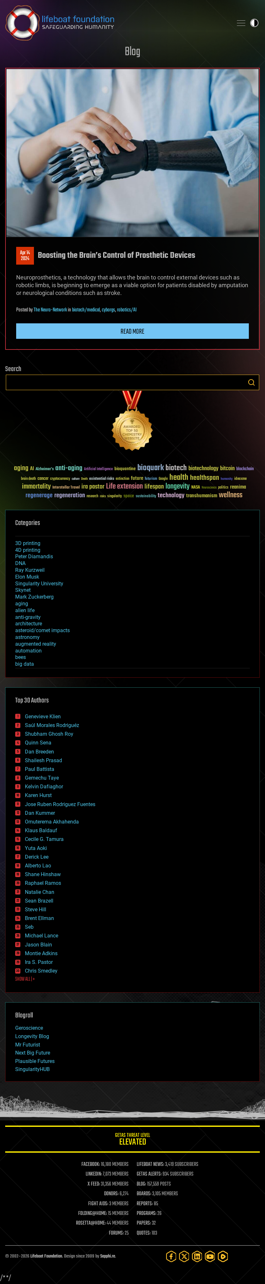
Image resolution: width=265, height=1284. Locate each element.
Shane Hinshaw (43, 874)
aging (21, 468)
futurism (151, 479)
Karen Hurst (38, 795)
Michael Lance (41, 936)
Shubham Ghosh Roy (49, 734)
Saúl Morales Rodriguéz (52, 725)
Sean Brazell (39, 901)
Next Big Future (32, 1053)
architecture (28, 624)
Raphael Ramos (43, 883)
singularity (114, 496)
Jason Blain (38, 945)
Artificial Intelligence (98, 469)
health (178, 477)
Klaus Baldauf (41, 830)
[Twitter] (184, 1256)
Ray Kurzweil (30, 570)
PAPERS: (144, 1223)
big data (24, 664)
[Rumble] (223, 1256)
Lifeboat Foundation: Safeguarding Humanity (116, 23)
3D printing (27, 543)
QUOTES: (144, 1233)
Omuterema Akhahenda (52, 822)
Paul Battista (39, 769)
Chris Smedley (41, 971)
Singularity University (39, 584)
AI (32, 469)
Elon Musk (27, 577)
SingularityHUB (32, 1069)
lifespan (154, 486)
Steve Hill (35, 909)
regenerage (39, 495)
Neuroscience (209, 488)
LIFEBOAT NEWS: (150, 1164)
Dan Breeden (39, 752)
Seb (29, 927)
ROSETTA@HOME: (91, 1223)
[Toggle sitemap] (241, 23)
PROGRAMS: (146, 1213)
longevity (177, 486)
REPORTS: (145, 1204)
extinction (122, 479)
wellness (230, 495)
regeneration (69, 495)
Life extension (124, 486)
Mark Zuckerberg (34, 597)
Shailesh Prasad (43, 760)
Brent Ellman (39, 918)
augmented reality (35, 644)
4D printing (27, 550)
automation (28, 651)
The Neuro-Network (50, 310)
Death (84, 479)
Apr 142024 (25, 256)
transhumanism (201, 496)
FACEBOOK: (90, 1164)
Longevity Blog (32, 1036)
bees (20, 657)
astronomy (27, 637)
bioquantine (125, 468)
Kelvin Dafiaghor (44, 787)
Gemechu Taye (42, 778)
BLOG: (141, 1184)
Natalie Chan (39, 892)
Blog (132, 52)
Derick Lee (36, 857)
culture (76, 479)
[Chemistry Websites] (132, 422)
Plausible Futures (35, 1061)
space (128, 496)
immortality (36, 486)
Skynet (23, 590)
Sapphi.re (107, 1256)
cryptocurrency (60, 479)
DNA (20, 563)
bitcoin (227, 468)
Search (251, 382)
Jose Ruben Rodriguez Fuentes (60, 804)
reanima (238, 487)
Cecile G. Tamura (44, 839)
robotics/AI (127, 310)
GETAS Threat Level (132, 1140)
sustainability (146, 496)
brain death (28, 479)
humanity (227, 479)
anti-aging (68, 468)
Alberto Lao (38, 866)
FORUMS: (116, 1233)
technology (171, 496)
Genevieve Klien (43, 716)
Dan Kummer (40, 813)
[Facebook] (171, 1256)
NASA (195, 487)
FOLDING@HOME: (92, 1213)
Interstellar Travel (66, 487)
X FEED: (94, 1184)
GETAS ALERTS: (149, 1174)
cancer (42, 478)
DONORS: (111, 1194)
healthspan (204, 478)
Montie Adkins (41, 953)
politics (223, 488)
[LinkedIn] (197, 1256)
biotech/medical (86, 310)
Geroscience (29, 1028)
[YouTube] (210, 1256)
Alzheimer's (45, 469)
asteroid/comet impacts (42, 630)
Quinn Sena (38, 743)
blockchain (245, 469)
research (92, 496)
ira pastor (92, 486)
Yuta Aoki (36, 848)
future (137, 478)
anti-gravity (28, 617)
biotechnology (203, 468)
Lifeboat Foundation (46, 1256)
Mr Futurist (27, 1045)
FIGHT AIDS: (98, 1204)
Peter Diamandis (34, 556)
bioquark (150, 468)
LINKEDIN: (94, 1174)
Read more (132, 331)
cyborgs (108, 310)
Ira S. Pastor (39, 962)
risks (103, 496)
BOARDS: (144, 1194)
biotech (176, 468)
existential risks (101, 479)
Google (163, 479)
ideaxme (240, 479)
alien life (25, 610)
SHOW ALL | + (25, 979)
